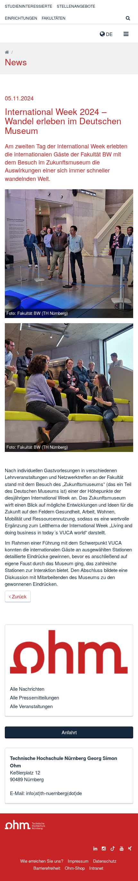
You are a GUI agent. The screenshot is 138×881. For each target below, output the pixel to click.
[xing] (130, 847)
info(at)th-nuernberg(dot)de (54, 793)
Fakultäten (53, 18)
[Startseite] (7, 52)
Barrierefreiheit (46, 868)
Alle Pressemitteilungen (34, 697)
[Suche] (128, 18)
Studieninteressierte (28, 6)
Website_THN (14, 32)
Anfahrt (69, 732)
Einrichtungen (21, 18)
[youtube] (122, 847)
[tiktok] (112, 847)
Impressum (78, 861)
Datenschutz (104, 861)
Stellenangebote (76, 6)
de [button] (109, 34)
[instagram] (104, 847)
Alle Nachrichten (27, 688)
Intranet (96, 868)
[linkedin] (95, 847)
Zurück (19, 596)
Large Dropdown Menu (25, 825)
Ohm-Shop (75, 868)
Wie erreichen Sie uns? (41, 861)
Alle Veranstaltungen (31, 706)
